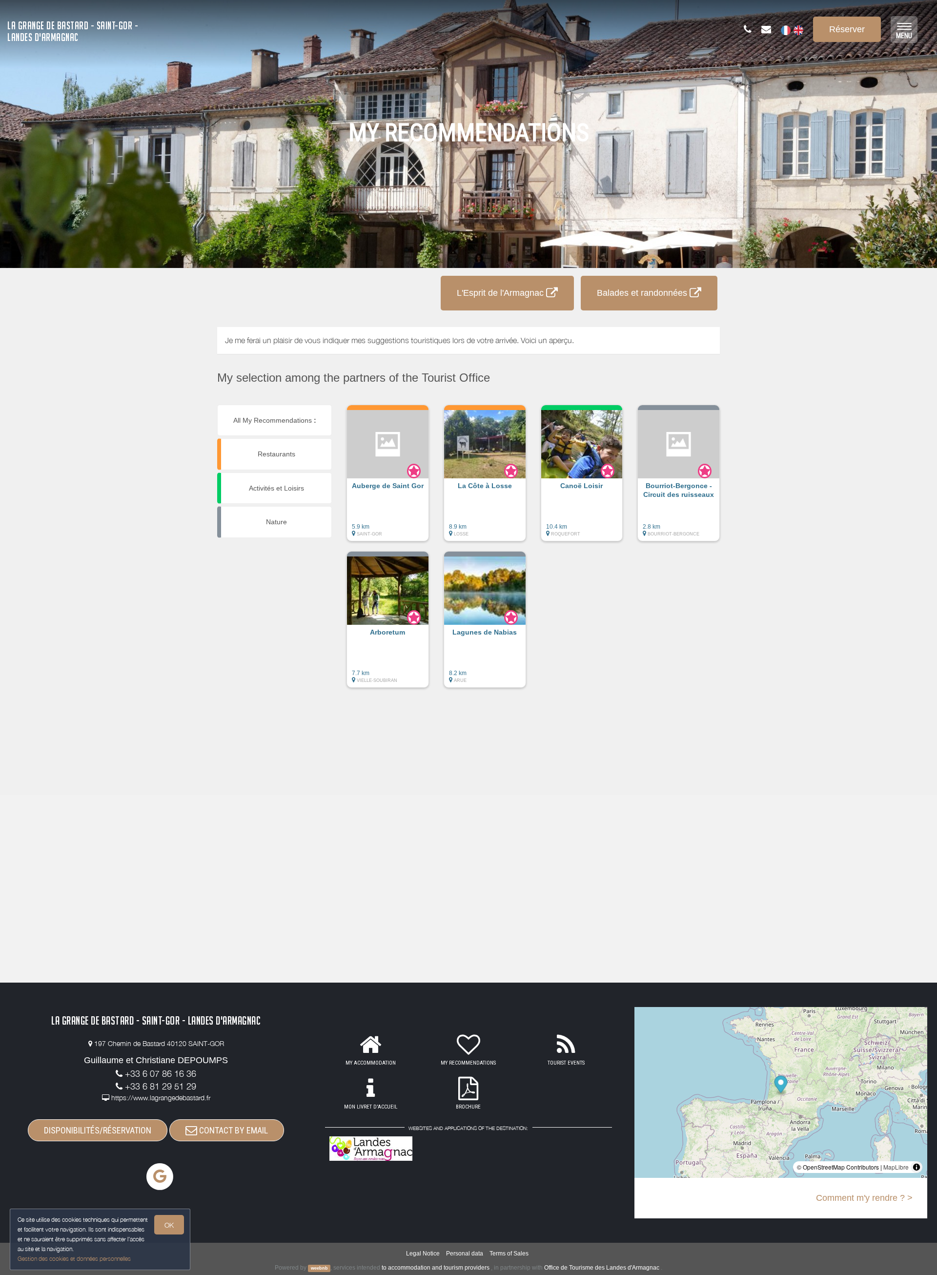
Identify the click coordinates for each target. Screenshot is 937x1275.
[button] (387, 478)
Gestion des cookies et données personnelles (74, 1258)
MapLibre (896, 1167)
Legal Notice (423, 1253)
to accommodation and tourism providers (435, 1267)
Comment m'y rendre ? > (864, 1198)
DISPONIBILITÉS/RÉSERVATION (97, 1130)
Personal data (464, 1253)
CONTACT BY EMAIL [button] (232, 1130)
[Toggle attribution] (916, 1167)
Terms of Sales (509, 1253)
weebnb (319, 1268)
